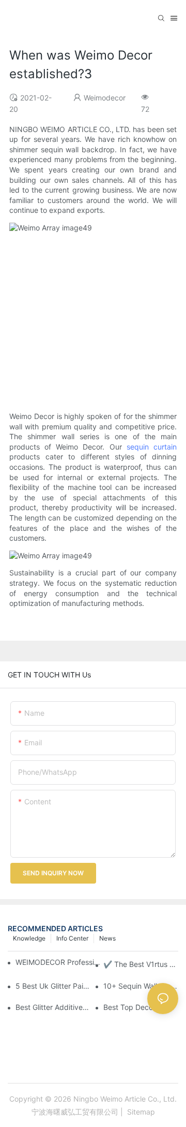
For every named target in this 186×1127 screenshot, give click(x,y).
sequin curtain (152, 446)
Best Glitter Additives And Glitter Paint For (53, 1007)
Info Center (72, 938)
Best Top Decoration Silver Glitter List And (140, 1007)
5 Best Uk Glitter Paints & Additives (53, 985)
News (107, 938)
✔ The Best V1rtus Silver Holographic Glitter (140, 964)
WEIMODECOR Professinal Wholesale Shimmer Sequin (59, 962)
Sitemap (140, 1111)
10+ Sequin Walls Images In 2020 (140, 985)
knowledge (29, 938)
